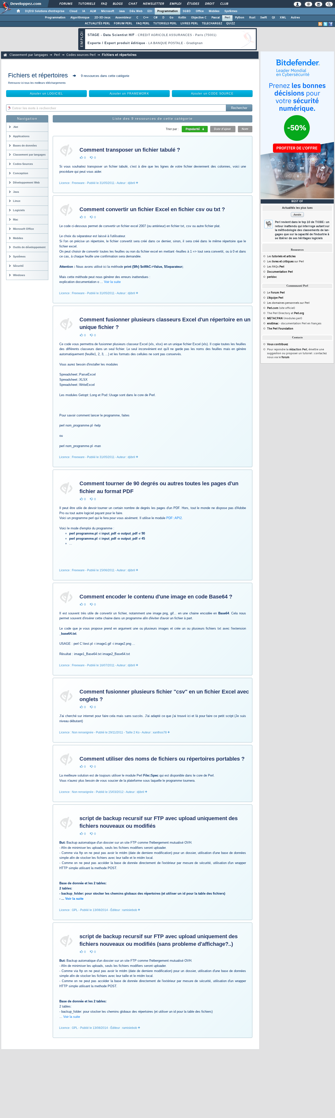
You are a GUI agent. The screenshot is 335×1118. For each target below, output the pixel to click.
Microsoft (107, 11)
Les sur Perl (285, 261)
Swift (263, 17)
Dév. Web (135, 11)
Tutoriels (86, 4)
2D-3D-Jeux (102, 17)
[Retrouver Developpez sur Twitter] (325, 24)
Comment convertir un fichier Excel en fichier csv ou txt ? (152, 209)
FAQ (103, 4)
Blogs (117, 4)
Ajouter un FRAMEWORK (129, 93)
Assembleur (123, 17)
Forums (66, 4)
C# (155, 17)
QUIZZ (230, 23)
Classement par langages (28, 55)
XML (283, 17)
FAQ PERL (142, 23)
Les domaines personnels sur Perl (288, 303)
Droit (209, 4)
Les (281, 256)
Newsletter (153, 4)
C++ (146, 17)
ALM (93, 11)
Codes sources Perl (81, 55)
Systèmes (230, 11)
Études (192, 4)
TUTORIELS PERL (165, 23)
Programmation (167, 11)
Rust (252, 17)
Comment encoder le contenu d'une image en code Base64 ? (155, 597)
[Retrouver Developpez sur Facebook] (331, 24)
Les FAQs (275, 266)
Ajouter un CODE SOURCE (212, 93)
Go (171, 17)
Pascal (215, 17)
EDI (149, 11)
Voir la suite (112, 282)
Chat (132, 4)
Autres (295, 17)
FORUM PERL (123, 23)
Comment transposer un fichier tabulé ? (129, 150)
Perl (227, 17)
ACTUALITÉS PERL (97, 23)
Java (122, 11)
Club (223, 4)
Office (200, 11)
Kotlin (182, 17)
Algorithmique (80, 17)
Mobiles (214, 11)
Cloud (73, 11)
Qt (273, 17)
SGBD (187, 11)
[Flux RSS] (320, 24)
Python (239, 17)
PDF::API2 (174, 518)
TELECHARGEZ (212, 23)
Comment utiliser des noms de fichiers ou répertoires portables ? (162, 759)
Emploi (175, 4)
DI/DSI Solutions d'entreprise (44, 11)
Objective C (198, 17)
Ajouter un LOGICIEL (46, 93)
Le (276, 292)
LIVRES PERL (189, 23)
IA (83, 11)
